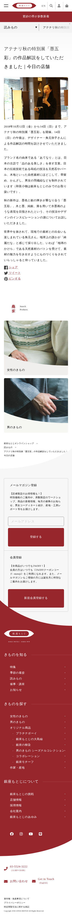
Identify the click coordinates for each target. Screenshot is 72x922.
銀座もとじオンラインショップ (19, 443)
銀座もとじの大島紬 (29, 739)
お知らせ (16, 690)
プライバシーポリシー (14, 903)
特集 (13, 667)
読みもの (8, 447)
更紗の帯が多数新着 (36, 16)
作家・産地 (17, 767)
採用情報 (16, 805)
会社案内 (16, 811)
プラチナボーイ (26, 733)
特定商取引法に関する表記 (16, 907)
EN (44, 5)
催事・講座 (17, 684)
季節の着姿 (17, 673)
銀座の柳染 (23, 745)
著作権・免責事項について (16, 899)
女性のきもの (19, 716)
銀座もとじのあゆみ (23, 817)
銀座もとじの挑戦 (22, 794)
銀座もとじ (24, 6)
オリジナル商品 (20, 727)
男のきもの (17, 722)
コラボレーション (28, 756)
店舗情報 (16, 800)
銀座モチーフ (25, 762)
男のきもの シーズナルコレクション (40, 750)
